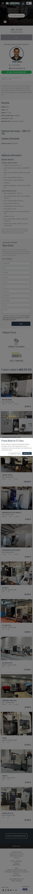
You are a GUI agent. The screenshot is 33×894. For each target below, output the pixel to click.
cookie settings (15, 453)
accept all (27, 453)
